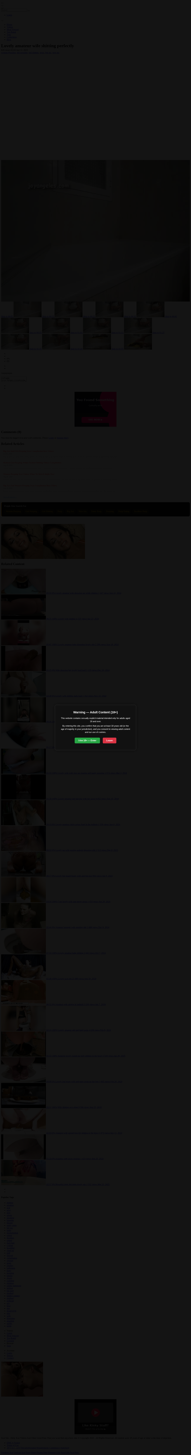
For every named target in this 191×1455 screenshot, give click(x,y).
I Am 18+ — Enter (87, 740)
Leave (109, 740)
